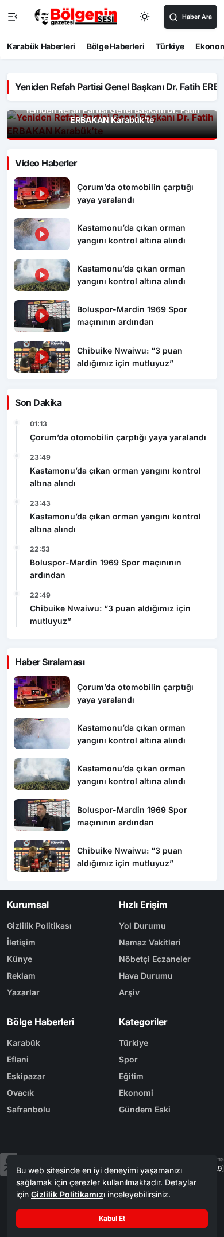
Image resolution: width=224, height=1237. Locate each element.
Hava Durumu (146, 975)
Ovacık (20, 1093)
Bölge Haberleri (116, 46)
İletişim (21, 942)
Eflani (18, 1059)
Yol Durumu (142, 925)
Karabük (23, 1043)
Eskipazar (26, 1076)
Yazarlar (23, 992)
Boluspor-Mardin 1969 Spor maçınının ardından (105, 568)
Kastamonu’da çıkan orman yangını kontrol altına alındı (115, 477)
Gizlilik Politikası (39, 925)
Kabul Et (112, 1218)
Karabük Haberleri (41, 46)
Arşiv (129, 992)
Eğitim (131, 1076)
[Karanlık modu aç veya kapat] (145, 16)
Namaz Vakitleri (150, 942)
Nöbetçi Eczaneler (155, 959)
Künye (19, 959)
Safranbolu (29, 1109)
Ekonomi (136, 1093)
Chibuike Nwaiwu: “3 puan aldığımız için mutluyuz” (110, 614)
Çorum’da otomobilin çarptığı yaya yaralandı (118, 437)
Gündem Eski (145, 1109)
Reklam (21, 975)
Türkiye (170, 46)
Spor (128, 1059)
